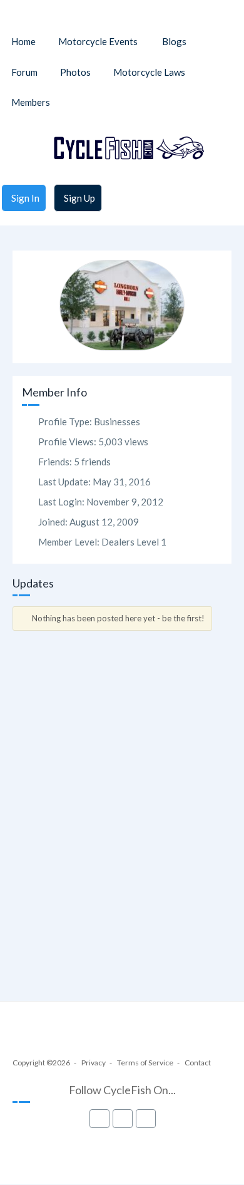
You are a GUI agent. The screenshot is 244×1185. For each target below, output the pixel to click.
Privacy (93, 1062)
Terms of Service (145, 1062)
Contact (198, 1062)
